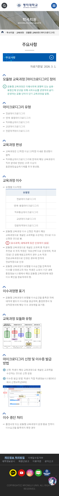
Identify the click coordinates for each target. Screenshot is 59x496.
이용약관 (37, 461)
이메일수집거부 (35, 457)
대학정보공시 (8, 461)
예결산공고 (23, 461)
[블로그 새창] (38, 471)
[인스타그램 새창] (30, 471)
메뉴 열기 (54, 6)
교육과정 (20, 32)
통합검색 (4, 5)
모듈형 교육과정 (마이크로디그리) (40, 32)
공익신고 (49, 461)
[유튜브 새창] (21, 471)
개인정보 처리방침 (14, 457)
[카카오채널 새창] (13, 471)
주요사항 (10, 57)
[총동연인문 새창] (46, 471)
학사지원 (10, 32)
